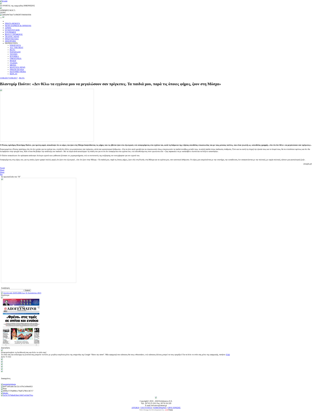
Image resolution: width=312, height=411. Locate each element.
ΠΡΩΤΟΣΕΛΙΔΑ (12, 39)
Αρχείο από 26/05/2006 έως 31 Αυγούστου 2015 (22, 293)
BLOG (12, 50)
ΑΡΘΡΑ (8, 28)
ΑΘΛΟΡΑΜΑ (10, 41)
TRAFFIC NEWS (12, 37)
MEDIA (13, 65)
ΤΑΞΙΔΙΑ (13, 63)
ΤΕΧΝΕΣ (13, 54)
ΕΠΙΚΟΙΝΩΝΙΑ (159, 408)
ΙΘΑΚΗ (13, 61)
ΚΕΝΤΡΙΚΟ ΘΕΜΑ (18, 72)
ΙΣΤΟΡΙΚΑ (14, 56)
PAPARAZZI (15, 52)
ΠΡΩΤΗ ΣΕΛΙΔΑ (17, 69)
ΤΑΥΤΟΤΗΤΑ (146, 408)
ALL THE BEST (16, 48)
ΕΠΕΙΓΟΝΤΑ (15, 45)
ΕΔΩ (228, 355)
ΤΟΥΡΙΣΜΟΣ (10, 32)
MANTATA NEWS (17, 67)
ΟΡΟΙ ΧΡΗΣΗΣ (174, 408)
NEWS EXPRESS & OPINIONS (18, 26)
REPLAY (13, 74)
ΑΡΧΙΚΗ (135, 408)
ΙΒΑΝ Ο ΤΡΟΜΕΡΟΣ (14, 34)
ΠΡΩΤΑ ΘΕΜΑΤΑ (12, 23)
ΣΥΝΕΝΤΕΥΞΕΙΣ (12, 30)
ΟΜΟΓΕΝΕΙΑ (15, 58)
